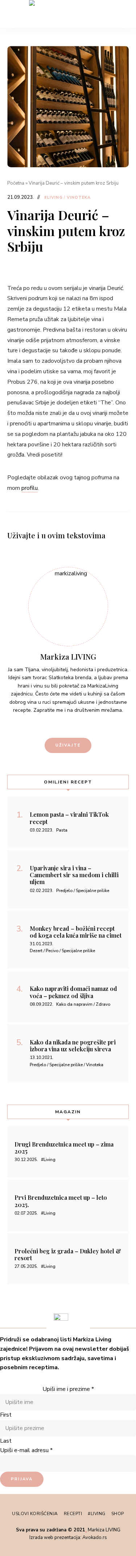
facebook (80, 725)
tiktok (68, 725)
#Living (53, 197)
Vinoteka (79, 197)
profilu (29, 488)
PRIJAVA (22, 1479)
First (6, 1415)
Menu (123, 14)
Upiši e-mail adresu (26, 1450)
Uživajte (68, 745)
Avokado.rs (94, 1537)
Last (6, 1441)
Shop (117, 1514)
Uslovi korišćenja (35, 1514)
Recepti (73, 1514)
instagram (55, 725)
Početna (15, 183)
